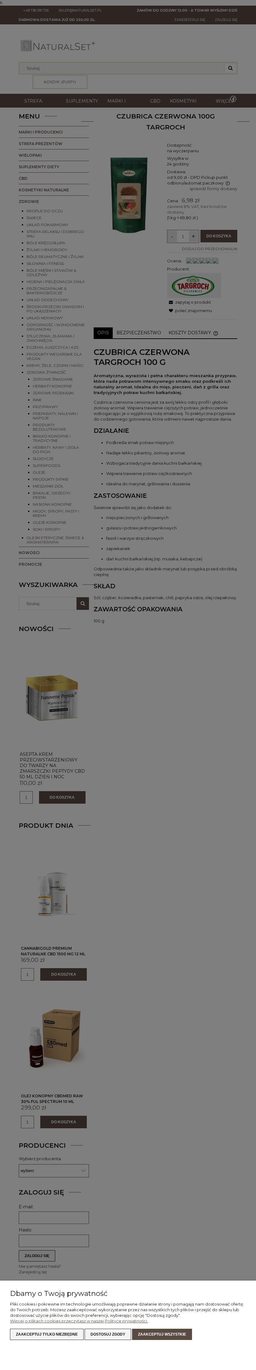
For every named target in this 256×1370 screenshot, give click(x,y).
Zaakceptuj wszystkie (162, 1334)
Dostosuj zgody (108, 1334)
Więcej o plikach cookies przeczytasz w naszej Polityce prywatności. (79, 1320)
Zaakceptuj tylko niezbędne (47, 1334)
